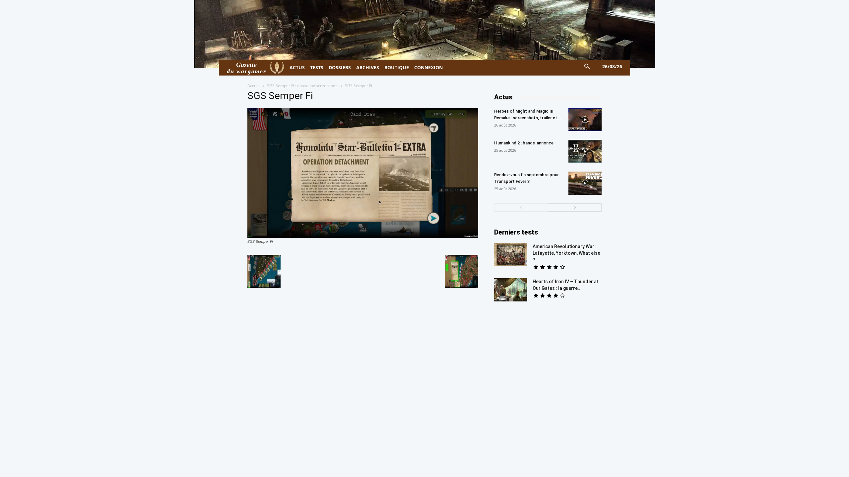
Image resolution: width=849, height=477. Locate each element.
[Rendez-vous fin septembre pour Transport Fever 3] (585, 183)
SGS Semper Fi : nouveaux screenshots (303, 85)
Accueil (254, 85)
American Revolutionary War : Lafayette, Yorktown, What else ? (566, 253)
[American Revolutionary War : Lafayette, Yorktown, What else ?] (510, 254)
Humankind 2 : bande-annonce (524, 142)
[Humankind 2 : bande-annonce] (585, 151)
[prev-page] (521, 207)
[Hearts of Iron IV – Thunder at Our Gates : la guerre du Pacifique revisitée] (510, 289)
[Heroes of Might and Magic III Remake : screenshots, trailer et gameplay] (585, 119)
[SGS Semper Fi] (362, 236)
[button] (587, 67)
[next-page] (575, 207)
